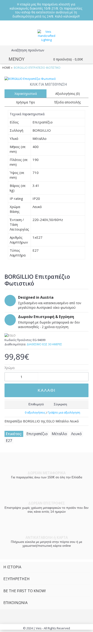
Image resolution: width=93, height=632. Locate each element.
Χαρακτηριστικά (25, 93)
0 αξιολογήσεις (35, 412)
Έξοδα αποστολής (67, 102)
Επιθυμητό (36, 404)
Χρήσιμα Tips (25, 102)
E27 (9, 440)
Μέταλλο (59, 433)
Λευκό (76, 433)
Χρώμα (9, 368)
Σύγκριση (60, 404)
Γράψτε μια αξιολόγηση (64, 412)
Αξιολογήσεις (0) (67, 93)
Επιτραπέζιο (37, 433)
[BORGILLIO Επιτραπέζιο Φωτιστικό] (46, 79)
